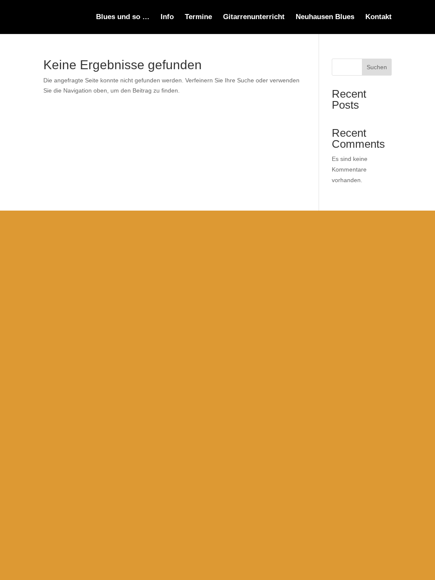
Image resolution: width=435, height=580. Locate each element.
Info (167, 17)
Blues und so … (123, 17)
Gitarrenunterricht (254, 17)
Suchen (377, 67)
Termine (198, 17)
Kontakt (378, 17)
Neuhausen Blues (325, 17)
